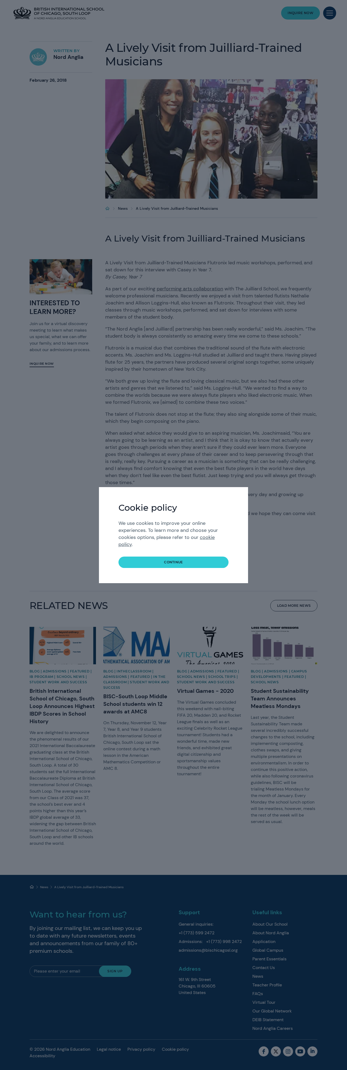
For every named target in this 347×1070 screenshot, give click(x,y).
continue (173, 562)
